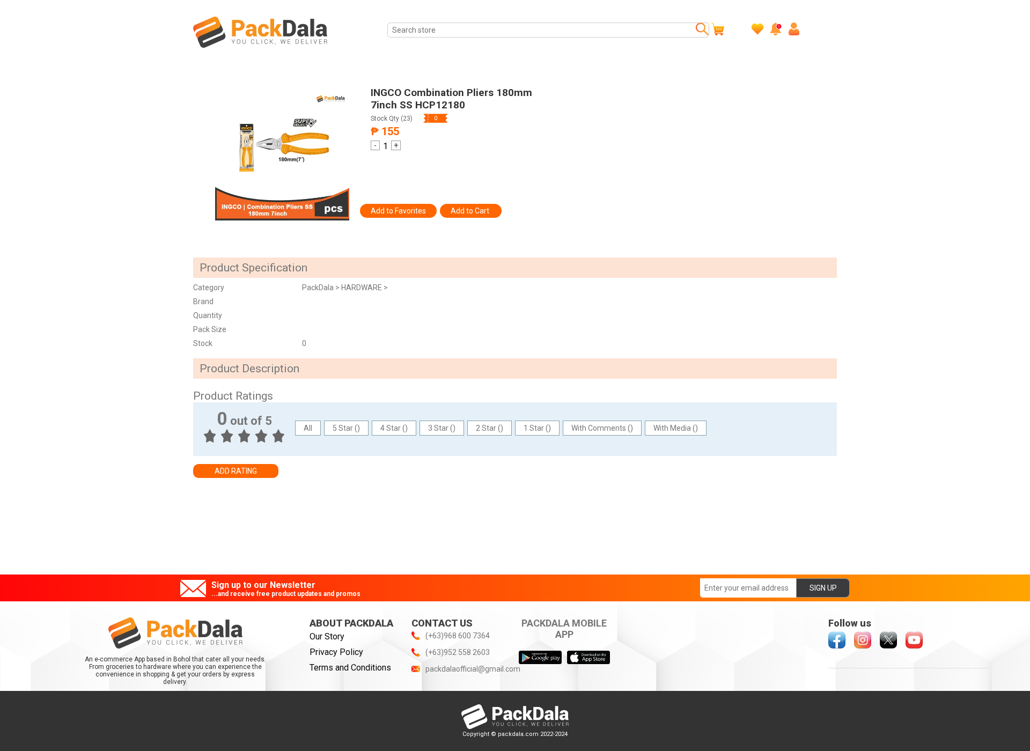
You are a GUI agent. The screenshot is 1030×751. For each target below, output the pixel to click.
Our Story (327, 636)
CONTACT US (442, 623)
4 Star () (394, 428)
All (308, 428)
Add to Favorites (398, 211)
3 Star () (441, 428)
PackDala (318, 287)
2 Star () (489, 428)
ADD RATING (236, 471)
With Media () (675, 428)
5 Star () (346, 428)
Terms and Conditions (350, 667)
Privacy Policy (336, 652)
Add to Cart (471, 211)
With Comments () (602, 428)
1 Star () (537, 428)
